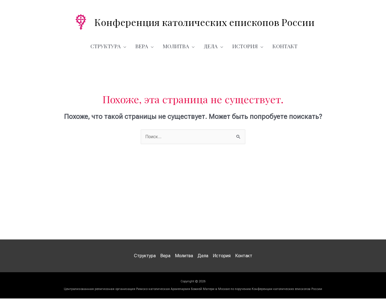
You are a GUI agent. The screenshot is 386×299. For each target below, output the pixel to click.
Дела (211, 46)
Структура (105, 46)
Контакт (285, 46)
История (245, 46)
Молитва (176, 46)
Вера (141, 46)
